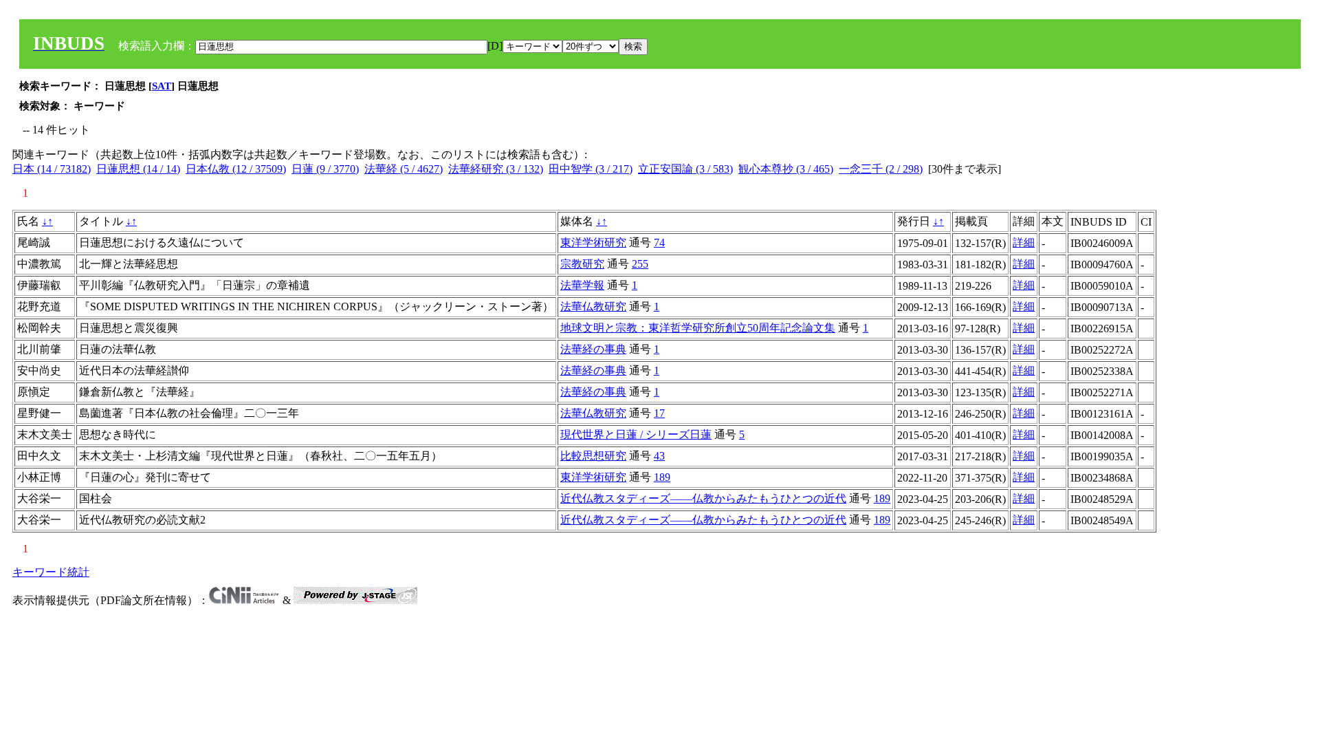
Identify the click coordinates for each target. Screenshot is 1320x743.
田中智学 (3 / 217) (590, 169)
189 (662, 477)
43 (659, 456)
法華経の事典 (593, 349)
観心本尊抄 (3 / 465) (785, 169)
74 (659, 242)
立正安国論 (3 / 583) (685, 169)
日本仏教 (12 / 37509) (236, 169)
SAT (161, 85)
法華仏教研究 (593, 306)
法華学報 (582, 285)
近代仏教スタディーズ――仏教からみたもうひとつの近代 (703, 498)
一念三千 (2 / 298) (881, 169)
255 (640, 264)
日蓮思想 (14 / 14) (138, 169)
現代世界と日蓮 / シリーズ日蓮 (636, 434)
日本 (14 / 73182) (51, 169)
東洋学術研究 (593, 242)
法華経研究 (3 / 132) (495, 169)
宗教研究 (582, 264)
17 (659, 413)
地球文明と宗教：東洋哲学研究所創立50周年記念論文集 (697, 328)
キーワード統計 (50, 572)
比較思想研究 (593, 456)
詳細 (1024, 242)
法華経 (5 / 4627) (403, 169)
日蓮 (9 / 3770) (325, 169)
